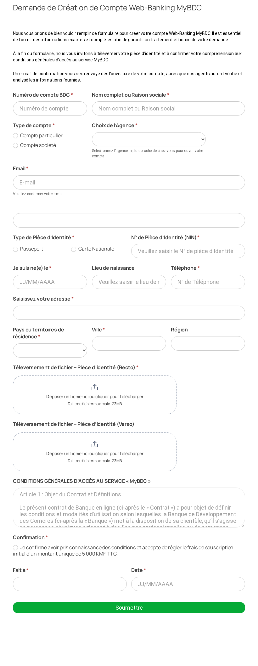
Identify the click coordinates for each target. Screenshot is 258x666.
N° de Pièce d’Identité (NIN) (165, 237)
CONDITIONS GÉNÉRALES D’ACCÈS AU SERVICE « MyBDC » (82, 480)
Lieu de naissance (113, 267)
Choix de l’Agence (114, 125)
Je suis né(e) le (32, 267)
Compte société (37, 145)
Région (179, 329)
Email (20, 168)
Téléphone (185, 267)
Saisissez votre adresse (43, 298)
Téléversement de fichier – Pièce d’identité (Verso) (73, 423)
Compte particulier (41, 135)
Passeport (31, 249)
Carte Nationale (95, 249)
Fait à (20, 570)
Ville (98, 329)
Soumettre (129, 607)
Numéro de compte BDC (43, 94)
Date (138, 570)
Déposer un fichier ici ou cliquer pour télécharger (94, 396)
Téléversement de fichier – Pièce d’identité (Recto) (75, 367)
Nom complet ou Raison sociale (130, 94)
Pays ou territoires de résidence (38, 333)
